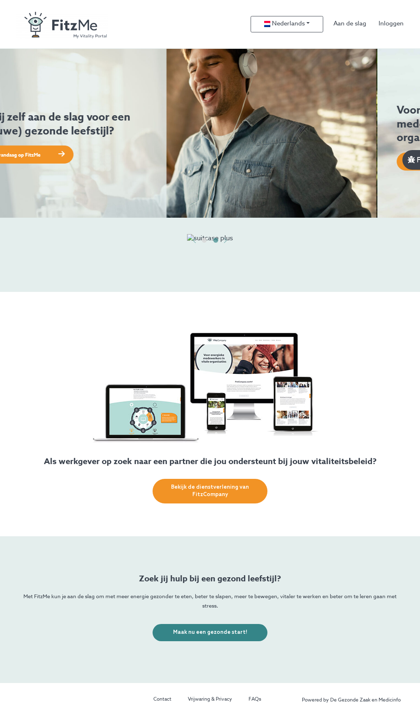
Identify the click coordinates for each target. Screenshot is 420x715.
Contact (162, 699)
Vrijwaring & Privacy (210, 699)
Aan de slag (349, 23)
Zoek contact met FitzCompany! (65, 162)
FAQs (255, 699)
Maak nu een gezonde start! (210, 632)
